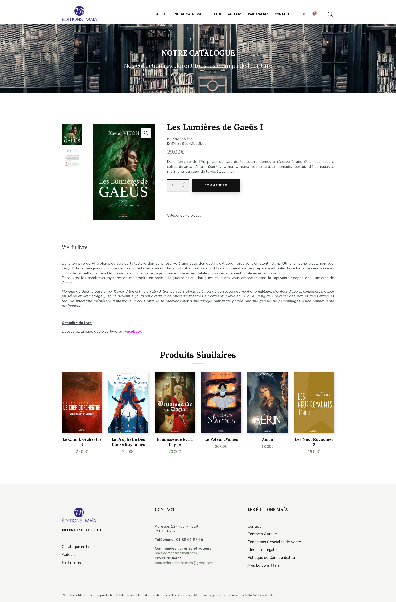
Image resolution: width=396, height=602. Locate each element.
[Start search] (330, 14)
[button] (146, 133)
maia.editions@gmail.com (176, 553)
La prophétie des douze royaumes (128, 442)
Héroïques (193, 215)
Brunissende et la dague (175, 442)
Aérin (267, 439)
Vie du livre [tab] (75, 247)
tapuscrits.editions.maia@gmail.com (184, 562)
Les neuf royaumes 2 (314, 442)
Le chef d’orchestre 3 (82, 442)
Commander (216, 185)
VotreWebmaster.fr (259, 595)
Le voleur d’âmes (221, 439)
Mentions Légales (207, 595)
